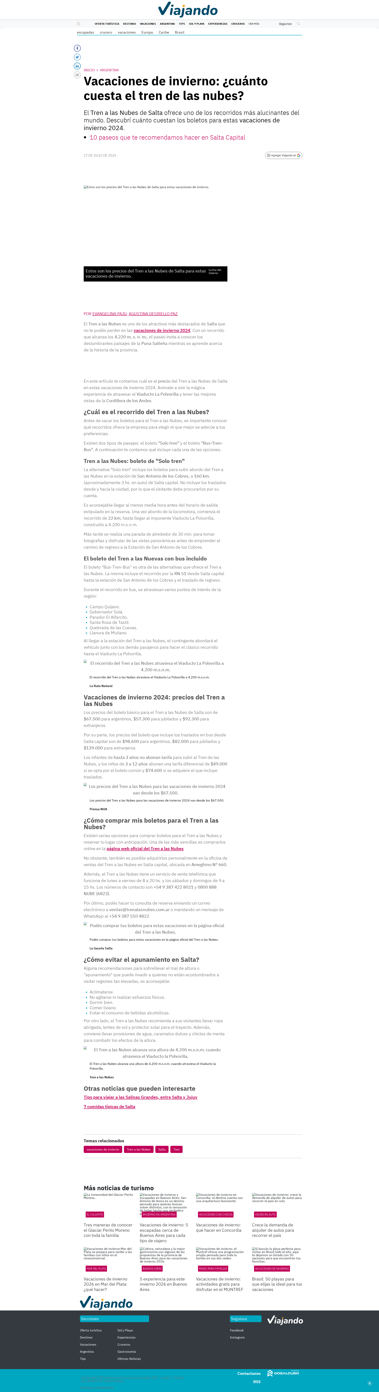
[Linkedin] (77, 66)
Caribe (164, 32)
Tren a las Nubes (139, 1149)
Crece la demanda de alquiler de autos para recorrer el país (273, 1230)
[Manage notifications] (370, 1383)
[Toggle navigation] (77, 24)
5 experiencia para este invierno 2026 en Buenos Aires (163, 1284)
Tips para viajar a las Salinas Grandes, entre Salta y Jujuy (140, 1097)
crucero (106, 32)
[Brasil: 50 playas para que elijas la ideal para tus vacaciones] (277, 1261)
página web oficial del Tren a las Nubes (145, 848)
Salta (162, 1149)
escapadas (85, 32)
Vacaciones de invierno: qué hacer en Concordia (218, 1227)
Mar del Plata (96, 1268)
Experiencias (217, 23)
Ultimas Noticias (129, 1359)
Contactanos (249, 1373)
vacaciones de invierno (103, 1149)
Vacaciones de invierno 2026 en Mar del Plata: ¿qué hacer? (105, 1284)
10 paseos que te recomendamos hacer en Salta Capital (167, 137)
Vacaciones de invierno (272, 1268)
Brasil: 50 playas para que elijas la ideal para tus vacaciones (277, 1284)
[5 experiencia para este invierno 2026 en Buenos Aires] (165, 1261)
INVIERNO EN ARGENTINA (159, 1214)
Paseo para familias (213, 1268)
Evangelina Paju (109, 313)
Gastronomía (126, 1352)
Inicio (89, 70)
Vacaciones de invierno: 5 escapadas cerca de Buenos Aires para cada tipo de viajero (164, 1232)
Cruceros (238, 23)
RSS (257, 1381)
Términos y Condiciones (97, 1387)
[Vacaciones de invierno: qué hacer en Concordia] (221, 1207)
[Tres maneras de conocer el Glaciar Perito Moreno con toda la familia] (109, 1207)
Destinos (129, 23)
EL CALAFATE (95, 1214)
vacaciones (127, 32)
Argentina (167, 23)
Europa (147, 32)
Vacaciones (148, 23)
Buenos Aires (152, 1268)
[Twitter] (77, 57)
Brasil (179, 32)
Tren (176, 1149)
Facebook (237, 1330)
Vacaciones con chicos (216, 1214)
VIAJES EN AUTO (265, 1214)
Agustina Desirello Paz (153, 313)
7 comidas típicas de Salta (109, 1106)
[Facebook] (77, 48)
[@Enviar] (77, 74)
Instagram (237, 1337)
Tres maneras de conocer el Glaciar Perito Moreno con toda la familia (108, 1230)
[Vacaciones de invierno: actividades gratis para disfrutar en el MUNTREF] (221, 1261)
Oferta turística (107, 23)
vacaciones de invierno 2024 (162, 330)
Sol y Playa (196, 23)
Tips (182, 23)
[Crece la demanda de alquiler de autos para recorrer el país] (277, 1207)
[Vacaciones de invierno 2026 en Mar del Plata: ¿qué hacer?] (109, 1261)
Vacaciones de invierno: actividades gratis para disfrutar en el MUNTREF (219, 1284)
